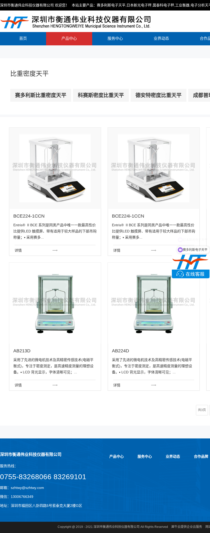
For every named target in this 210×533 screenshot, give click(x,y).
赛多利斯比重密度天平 (40, 95)
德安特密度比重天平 (158, 95)
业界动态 (161, 38)
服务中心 (115, 38)
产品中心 (69, 38)
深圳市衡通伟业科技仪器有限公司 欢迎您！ (34, 5)
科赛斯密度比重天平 (101, 95)
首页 (23, 38)
